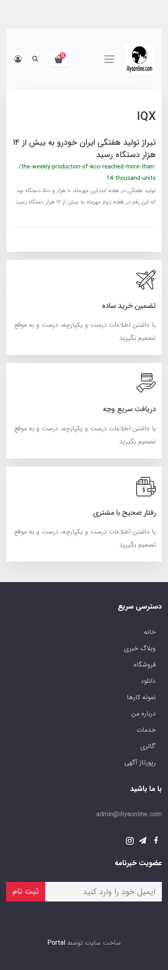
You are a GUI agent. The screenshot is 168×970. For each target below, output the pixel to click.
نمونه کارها (141, 697)
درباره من (143, 714)
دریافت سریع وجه (129, 409)
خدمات (146, 730)
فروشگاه (145, 665)
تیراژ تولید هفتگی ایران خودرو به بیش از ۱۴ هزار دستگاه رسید (84, 148)
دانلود (148, 681)
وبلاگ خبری (140, 648)
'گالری (148, 746)
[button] (59, 59)
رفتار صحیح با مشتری (124, 512)
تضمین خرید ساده (129, 306)
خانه (150, 632)
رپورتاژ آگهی (140, 762)
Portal (56, 943)
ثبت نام (26, 891)
